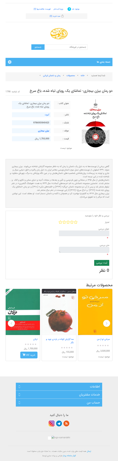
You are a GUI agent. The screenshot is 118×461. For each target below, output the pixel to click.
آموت (47, 114)
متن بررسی (104, 245)
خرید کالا (30, 355)
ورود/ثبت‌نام (58, 9)
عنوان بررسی (103, 229)
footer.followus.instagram (52, 423)
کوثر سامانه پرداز (69, 455)
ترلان (35, 339)
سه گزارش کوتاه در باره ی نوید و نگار (60, 340)
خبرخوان (66, 423)
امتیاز (107, 222)
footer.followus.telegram (59, 423)
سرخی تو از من (103, 339)
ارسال (89, 451)
